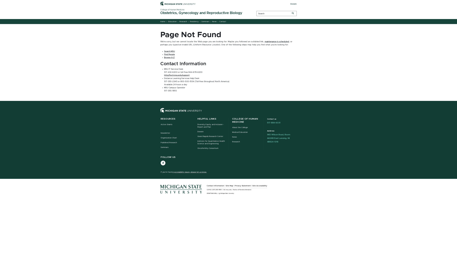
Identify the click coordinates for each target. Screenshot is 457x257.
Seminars (205, 21)
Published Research (169, 142)
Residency (194, 21)
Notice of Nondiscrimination (242, 189)
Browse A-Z (169, 58)
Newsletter (165, 133)
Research (183, 21)
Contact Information (215, 186)
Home (162, 21)
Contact (222, 21)
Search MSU (169, 51)
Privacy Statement (243, 186)
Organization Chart (169, 138)
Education (172, 21)
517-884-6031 (274, 123)
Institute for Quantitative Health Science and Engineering (211, 142)
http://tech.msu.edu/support (177, 75)
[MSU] (181, 113)
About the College (240, 127)
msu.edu (229, 189)
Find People (169, 54)
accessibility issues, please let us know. (190, 172)
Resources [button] (168, 119)
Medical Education (240, 132)
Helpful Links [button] (206, 119)
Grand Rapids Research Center (210, 136)
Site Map (229, 186)
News (214, 21)
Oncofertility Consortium (208, 148)
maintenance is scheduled (277, 42)
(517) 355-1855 (217, 189)
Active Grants (166, 124)
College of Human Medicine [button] (245, 120)
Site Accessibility (259, 186)
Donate (293, 4)
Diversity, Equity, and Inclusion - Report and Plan (210, 126)
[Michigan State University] (178, 4)
